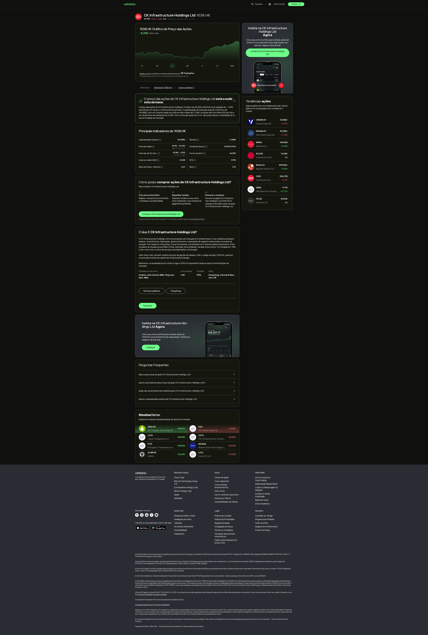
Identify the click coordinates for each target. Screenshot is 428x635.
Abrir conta (220, 491)
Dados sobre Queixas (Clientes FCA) (226, 541)
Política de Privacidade (224, 519)
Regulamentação (222, 523)
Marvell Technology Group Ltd (185, 482)
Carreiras (178, 523)
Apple (176, 495)
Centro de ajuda (221, 477)
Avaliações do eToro (182, 519)
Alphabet (178, 498)
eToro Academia (262, 504)
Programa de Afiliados (264, 519)
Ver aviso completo (160, 594)
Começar (147, 306)
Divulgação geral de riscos (144, 605)
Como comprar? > (186, 88)
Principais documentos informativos (225, 535)
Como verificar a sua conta (227, 495)
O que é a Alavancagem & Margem (266, 488)
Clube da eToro (261, 523)
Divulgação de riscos (224, 526)
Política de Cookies (223, 516)
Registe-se (296, 4)
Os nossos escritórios (183, 526)
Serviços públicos (151, 291)
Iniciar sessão (279, 4)
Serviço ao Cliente (223, 498)
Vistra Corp (179, 477)
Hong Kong (176, 291)
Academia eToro (197, 219)
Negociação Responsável (266, 484)
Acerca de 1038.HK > (163, 88)
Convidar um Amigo (264, 516)
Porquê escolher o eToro (184, 516)
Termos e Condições (224, 530)
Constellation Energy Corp (186, 487)
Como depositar (222, 481)
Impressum (179, 534)
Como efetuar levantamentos (221, 486)
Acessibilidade (180, 530)
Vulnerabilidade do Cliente (226, 502)
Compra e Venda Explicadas (262, 495)
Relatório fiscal (261, 500)
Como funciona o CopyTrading (263, 478)
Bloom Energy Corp (183, 491)
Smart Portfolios (262, 530)
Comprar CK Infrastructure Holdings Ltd (268, 52)
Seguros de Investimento (266, 526)
